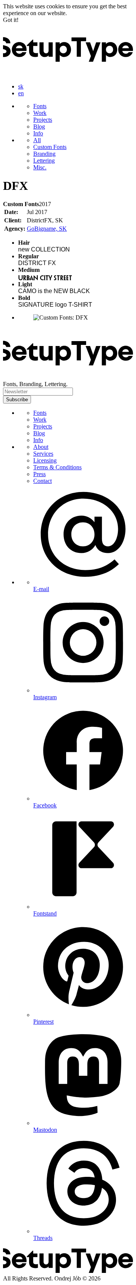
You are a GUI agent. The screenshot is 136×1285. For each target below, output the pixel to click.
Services (43, 453)
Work (39, 113)
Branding (44, 154)
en (21, 93)
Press (39, 474)
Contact (42, 481)
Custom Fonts (49, 147)
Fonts (39, 106)
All (37, 140)
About (40, 447)
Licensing (45, 460)
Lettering (44, 160)
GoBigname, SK (47, 228)
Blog (39, 126)
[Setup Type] (68, 73)
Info (38, 133)
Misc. (39, 167)
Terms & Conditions (57, 467)
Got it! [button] (11, 20)
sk (20, 86)
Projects (42, 119)
